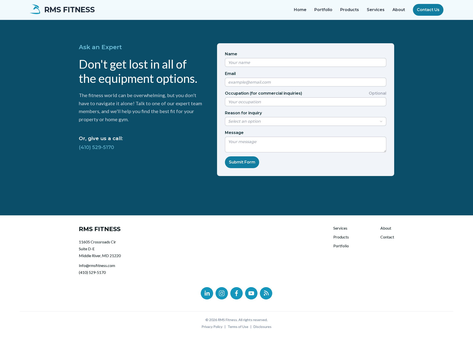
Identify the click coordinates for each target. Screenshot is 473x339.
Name (231, 54)
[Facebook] (236, 293)
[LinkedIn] (207, 293)
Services (376, 9)
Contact (387, 237)
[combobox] (305, 121)
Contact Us (428, 9)
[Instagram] (222, 293)
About (398, 9)
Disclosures (262, 326)
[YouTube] (251, 293)
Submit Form (242, 162)
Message (234, 132)
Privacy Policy (212, 326)
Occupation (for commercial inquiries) (305, 93)
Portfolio (323, 9)
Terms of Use (238, 326)
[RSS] (266, 293)
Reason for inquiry (243, 113)
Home (300, 9)
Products (349, 9)
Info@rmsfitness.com (97, 265)
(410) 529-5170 (96, 147)
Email (230, 73)
